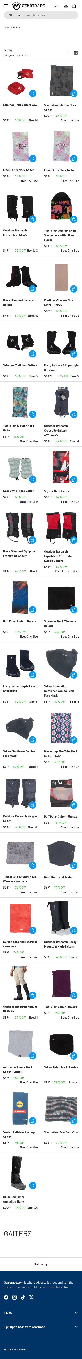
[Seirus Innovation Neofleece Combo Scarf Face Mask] (61, 662)
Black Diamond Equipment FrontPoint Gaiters (20, 553)
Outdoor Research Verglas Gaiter (20, 818)
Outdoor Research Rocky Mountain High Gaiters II (60, 944)
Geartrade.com (19, 1349)
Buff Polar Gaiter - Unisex (19, 621)
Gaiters (16, 27)
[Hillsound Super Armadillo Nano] (20, 1173)
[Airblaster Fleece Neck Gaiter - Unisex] (20, 1043)
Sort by (8, 50)
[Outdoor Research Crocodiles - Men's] (20, 206)
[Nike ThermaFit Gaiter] (61, 853)
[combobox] (41, 15)
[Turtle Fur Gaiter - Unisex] (61, 983)
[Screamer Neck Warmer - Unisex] (61, 597)
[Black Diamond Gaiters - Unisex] (20, 276)
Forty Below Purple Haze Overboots (19, 688)
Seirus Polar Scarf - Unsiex (61, 1067)
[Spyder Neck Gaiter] (61, 467)
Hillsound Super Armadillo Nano (13, 1199)
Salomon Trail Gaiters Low (20, 105)
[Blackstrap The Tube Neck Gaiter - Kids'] (61, 727)
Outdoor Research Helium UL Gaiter (20, 1009)
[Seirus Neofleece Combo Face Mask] (20, 727)
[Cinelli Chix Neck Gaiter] (20, 146)
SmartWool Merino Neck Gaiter (60, 107)
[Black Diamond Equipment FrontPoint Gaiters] (20, 527)
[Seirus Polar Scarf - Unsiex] (61, 1043)
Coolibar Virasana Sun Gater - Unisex (58, 302)
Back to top (41, 1264)
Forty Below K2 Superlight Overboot (61, 367)
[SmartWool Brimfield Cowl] (61, 1108)
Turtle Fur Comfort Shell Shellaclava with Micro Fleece (60, 235)
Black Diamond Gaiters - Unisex (18, 302)
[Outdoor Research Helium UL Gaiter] (20, 983)
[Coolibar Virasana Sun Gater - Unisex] (61, 276)
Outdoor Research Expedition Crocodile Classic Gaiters (58, 556)
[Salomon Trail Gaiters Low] (20, 81)
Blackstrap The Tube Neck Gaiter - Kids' (61, 753)
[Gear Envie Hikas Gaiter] (20, 467)
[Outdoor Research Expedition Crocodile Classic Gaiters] (61, 527)
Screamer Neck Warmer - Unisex (60, 623)
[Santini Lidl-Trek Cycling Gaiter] (20, 1108)
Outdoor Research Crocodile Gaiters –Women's (56, 430)
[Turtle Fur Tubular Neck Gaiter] (20, 402)
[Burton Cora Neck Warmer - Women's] (20, 918)
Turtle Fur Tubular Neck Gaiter (18, 428)
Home (7, 27)
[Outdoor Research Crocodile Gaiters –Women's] (61, 402)
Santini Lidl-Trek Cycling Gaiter (19, 1134)
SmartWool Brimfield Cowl (61, 1132)
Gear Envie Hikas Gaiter (18, 491)
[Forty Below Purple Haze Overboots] (20, 662)
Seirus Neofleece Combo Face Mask (19, 753)
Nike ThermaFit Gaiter (58, 877)
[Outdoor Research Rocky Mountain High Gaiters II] (61, 918)
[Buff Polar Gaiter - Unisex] (20, 597)
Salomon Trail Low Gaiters (20, 365)
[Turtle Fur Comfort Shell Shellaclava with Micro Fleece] (61, 206)
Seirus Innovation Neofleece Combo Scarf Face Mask (59, 690)
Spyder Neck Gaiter (56, 491)
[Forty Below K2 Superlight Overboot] (61, 341)
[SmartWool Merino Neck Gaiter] (61, 81)
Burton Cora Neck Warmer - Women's (20, 944)
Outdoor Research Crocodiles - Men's (15, 232)
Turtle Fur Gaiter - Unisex (60, 1007)
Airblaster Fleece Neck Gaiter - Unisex (18, 1069)
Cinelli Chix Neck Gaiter (18, 170)
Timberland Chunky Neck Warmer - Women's (19, 879)
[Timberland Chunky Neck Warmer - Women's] (20, 853)
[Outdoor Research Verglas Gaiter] (20, 792)
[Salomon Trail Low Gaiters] (20, 341)
